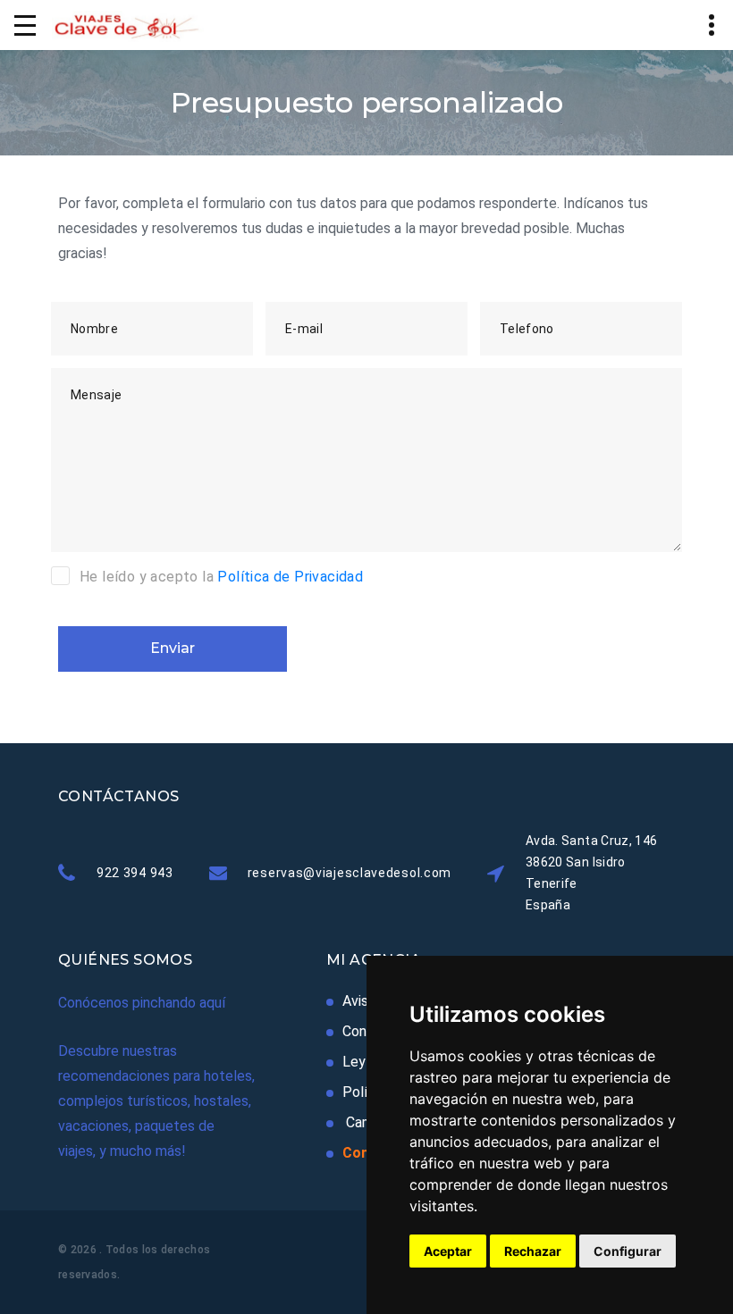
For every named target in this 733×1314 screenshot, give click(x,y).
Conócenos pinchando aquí (141, 1002)
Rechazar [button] (532, 1251)
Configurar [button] (627, 1251)
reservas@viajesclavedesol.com (349, 873)
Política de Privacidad (290, 576)
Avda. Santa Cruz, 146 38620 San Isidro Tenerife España (591, 872)
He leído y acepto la (221, 576)
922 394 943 (135, 873)
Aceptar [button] (448, 1251)
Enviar (172, 648)
